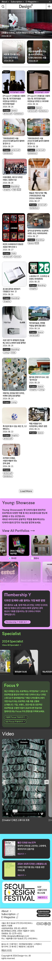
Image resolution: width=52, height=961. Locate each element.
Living (6, 352)
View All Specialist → (11, 645)
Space (14, 110)
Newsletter (43, 915)
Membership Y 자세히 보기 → (17, 622)
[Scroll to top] (49, 943)
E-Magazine (31, 2)
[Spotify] (45, 924)
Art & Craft (8, 114)
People (6, 186)
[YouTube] (42, 924)
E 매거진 (13, 947)
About (4, 2)
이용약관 (13, 944)
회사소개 (4, 944)
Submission (43, 911)
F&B (14, 189)
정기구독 (4, 947)
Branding (15, 186)
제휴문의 (22, 947)
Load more (26, 491)
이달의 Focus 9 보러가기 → (16, 717)
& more (17, 257)
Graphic (7, 189)
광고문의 (30, 947)
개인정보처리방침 (25, 944)
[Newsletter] (38, 924)
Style (13, 253)
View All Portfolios (15, 531)
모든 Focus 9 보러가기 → (15, 722)
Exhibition (18, 114)
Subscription (16, 2)
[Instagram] (49, 924)
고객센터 (37, 944)
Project (6, 110)
